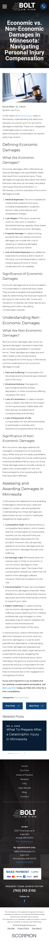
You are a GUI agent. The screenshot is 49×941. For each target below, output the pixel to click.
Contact (24, 796)
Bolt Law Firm (9, 688)
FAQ (24, 783)
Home (24, 766)
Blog (24, 792)
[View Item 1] (10, 753)
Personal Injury (22, 697)
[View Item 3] (18, 753)
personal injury (25, 115)
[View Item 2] (14, 753)
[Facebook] (24, 901)
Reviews (24, 779)
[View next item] (25, 753)
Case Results (24, 788)
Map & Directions (24, 841)
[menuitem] (11, 928)
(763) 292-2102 (24, 890)
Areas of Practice (24, 775)
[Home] (23, 6)
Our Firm (24, 770)
